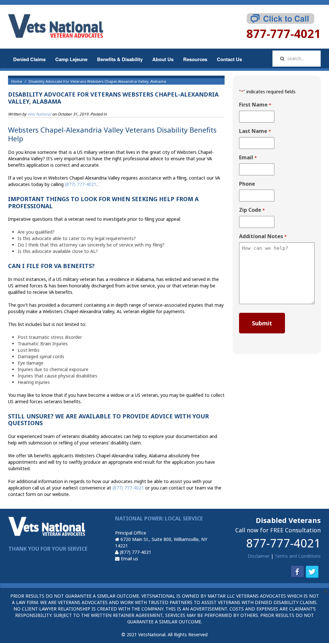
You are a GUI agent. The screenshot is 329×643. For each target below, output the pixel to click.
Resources (195, 59)
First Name (255, 104)
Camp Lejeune (71, 59)
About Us (162, 59)
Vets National (39, 114)
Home (16, 81)
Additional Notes (262, 236)
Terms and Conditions (298, 556)
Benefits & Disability (120, 59)
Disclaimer (259, 556)
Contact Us (229, 59)
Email (247, 157)
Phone (247, 184)
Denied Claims (29, 59)
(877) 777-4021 (135, 552)
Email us (129, 558)
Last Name (255, 131)
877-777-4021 (283, 543)
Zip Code (251, 210)
